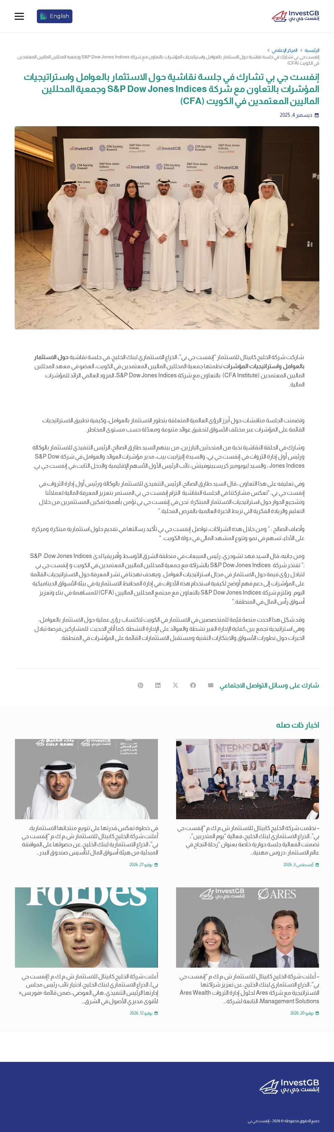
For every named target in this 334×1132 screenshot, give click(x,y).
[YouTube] (106, 1082)
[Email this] (211, 685)
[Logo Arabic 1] (295, 16)
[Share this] (193, 685)
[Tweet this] (175, 685)
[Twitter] (131, 1082)
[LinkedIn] (118, 1082)
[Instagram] (143, 1082)
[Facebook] (155, 1082)
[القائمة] (19, 16)
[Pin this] (140, 685)
